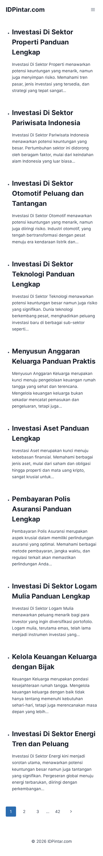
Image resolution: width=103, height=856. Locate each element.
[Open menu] (92, 9)
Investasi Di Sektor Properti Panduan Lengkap (42, 42)
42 (57, 811)
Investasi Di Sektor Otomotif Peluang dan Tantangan (48, 193)
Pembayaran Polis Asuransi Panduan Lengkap (41, 509)
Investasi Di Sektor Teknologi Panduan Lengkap (43, 274)
